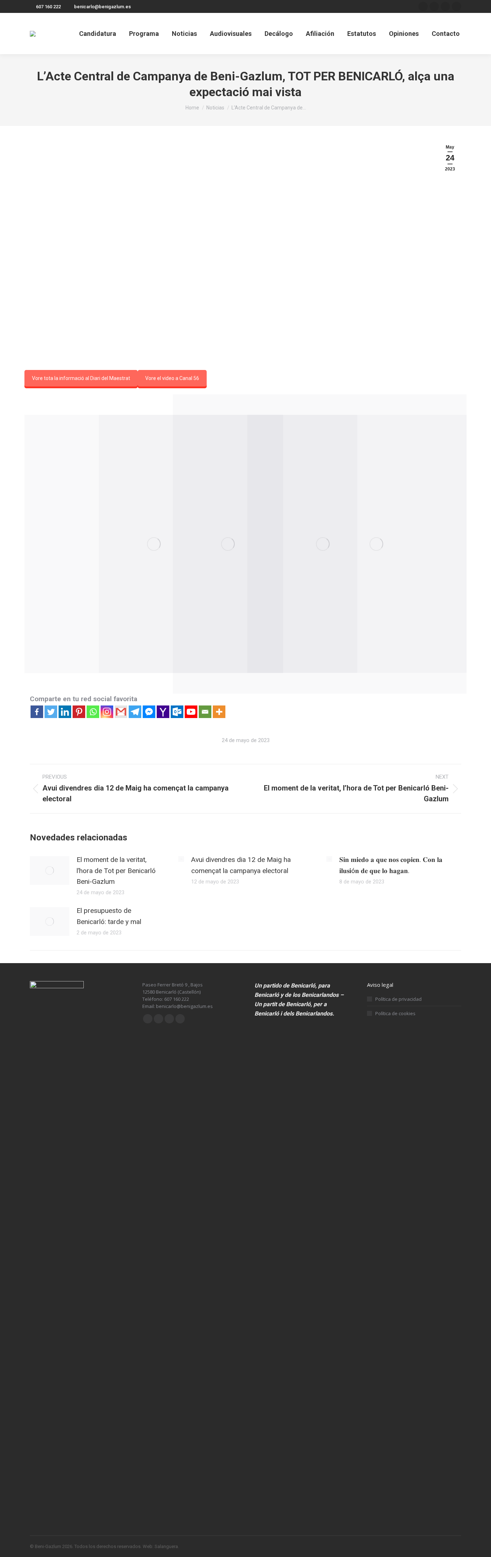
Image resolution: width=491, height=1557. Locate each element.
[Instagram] (107, 711)
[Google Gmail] (121, 711)
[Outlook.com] (177, 711)
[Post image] (49, 870)
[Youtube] (191, 711)
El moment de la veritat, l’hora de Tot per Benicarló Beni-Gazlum (116, 870)
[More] (219, 711)
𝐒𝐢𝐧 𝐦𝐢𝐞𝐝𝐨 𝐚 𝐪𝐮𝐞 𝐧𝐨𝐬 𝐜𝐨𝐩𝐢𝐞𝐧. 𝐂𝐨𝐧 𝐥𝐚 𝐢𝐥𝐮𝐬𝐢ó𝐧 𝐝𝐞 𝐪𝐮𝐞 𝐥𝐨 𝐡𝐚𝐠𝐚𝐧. (390, 864)
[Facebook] (37, 711)
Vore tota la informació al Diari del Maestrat (81, 378)
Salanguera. (167, 1546)
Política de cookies (395, 1013)
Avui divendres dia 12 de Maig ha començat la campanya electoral (241, 864)
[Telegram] (135, 711)
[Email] (205, 711)
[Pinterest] (79, 711)
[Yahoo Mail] (163, 711)
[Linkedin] (65, 711)
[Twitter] (51, 711)
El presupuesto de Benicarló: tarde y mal (109, 915)
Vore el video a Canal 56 (172, 378)
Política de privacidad (398, 999)
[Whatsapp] (93, 711)
